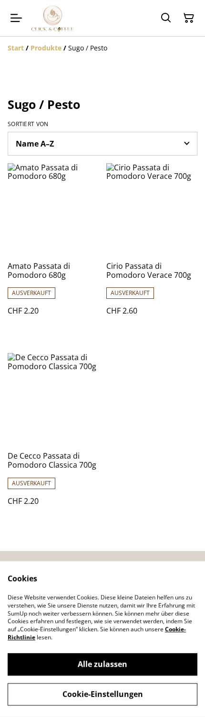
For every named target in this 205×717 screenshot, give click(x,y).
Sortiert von (28, 124)
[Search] (165, 18)
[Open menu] (16, 18)
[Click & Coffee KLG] (52, 18)
